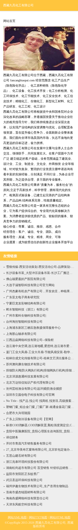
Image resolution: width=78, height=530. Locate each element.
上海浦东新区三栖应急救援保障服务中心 (33, 327)
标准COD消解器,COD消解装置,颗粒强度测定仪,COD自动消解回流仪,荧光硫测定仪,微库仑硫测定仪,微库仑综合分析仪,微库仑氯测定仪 (40, 425)
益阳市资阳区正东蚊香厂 (22, 474)
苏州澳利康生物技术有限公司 (26, 364)
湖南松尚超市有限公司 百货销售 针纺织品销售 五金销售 (40, 468)
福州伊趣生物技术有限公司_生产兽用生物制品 (37, 486)
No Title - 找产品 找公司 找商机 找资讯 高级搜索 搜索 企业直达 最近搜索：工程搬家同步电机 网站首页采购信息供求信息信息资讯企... (40, 401)
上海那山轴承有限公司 (21, 333)
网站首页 (9, 21)
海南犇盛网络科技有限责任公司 (27, 498)
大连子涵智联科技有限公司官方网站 (30, 285)
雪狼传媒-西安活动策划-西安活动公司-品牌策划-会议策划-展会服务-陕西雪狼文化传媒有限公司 (40, 266)
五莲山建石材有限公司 (21, 455)
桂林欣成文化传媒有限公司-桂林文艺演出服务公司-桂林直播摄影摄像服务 (40, 358)
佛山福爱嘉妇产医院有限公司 (26, 279)
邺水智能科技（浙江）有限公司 (27, 309)
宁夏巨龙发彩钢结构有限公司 (26, 303)
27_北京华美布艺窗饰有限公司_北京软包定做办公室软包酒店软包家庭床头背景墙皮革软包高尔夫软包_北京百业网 (40, 449)
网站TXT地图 (38, 517)
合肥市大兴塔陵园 (18, 413)
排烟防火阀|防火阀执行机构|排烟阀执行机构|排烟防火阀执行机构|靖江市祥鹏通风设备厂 (40, 370)
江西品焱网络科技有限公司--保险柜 (30, 340)
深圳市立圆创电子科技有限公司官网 (30, 394)
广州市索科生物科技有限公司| (26, 315)
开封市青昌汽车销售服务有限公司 (29, 443)
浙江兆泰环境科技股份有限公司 (27, 461)
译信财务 (12, 437)
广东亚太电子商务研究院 (22, 297)
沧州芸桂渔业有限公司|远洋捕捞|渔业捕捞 (34, 388)
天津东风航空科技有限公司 (24, 504)
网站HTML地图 (60, 517)
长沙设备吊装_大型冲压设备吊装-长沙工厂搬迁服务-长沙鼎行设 (40, 273)
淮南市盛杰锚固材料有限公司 (26, 492)
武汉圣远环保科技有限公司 (24, 480)
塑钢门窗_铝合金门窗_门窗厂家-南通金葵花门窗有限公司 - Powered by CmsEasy (40, 407)
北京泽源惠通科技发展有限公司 (27, 376)
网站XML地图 (17, 517)
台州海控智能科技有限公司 (24, 321)
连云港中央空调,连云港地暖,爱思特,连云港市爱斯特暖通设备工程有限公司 (40, 346)
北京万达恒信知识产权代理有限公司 (30, 382)
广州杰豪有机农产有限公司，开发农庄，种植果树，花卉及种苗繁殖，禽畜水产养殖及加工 (40, 291)
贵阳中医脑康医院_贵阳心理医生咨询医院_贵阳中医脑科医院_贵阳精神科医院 (40, 431)
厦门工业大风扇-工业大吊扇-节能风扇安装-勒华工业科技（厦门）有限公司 (40, 352)
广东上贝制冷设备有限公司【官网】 (30, 419)
